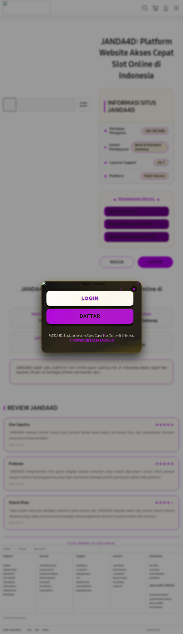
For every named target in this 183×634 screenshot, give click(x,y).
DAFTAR (90, 316)
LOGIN (90, 298)
